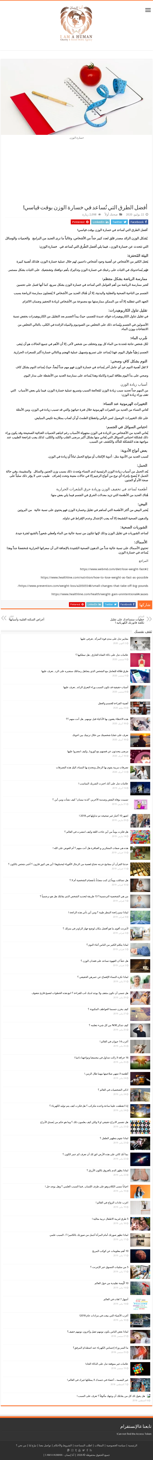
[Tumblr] (76, 1450)
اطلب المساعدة (83, 1445)
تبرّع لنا (32, 1445)
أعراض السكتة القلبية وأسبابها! (26, 618)
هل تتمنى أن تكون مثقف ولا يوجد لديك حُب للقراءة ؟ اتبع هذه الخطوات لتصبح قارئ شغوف (80, 993)
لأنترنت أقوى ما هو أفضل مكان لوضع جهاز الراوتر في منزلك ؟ (95, 928)
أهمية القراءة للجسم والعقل (113, 703)
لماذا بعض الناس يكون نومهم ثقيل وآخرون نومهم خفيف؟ (97, 1331)
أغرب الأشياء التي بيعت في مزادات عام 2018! (103, 1315)
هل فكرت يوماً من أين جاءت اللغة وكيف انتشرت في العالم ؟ (96, 831)
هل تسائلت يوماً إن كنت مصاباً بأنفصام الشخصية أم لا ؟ (99, 880)
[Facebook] (87, 1450)
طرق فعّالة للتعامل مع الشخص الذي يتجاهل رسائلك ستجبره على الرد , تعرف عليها (84, 671)
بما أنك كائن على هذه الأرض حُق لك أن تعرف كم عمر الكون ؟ (95, 1154)
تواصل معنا (45, 1445)
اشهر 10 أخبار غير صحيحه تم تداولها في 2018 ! (103, 815)
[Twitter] (83, 1450)
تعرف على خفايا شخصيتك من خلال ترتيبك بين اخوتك (100, 735)
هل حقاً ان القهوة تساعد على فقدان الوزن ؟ (104, 960)
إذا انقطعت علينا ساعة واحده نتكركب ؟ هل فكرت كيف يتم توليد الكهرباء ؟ (88, 1105)
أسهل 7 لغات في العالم (116, 1299)
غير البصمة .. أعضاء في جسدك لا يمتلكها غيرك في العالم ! (97, 1379)
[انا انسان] (76, 22)
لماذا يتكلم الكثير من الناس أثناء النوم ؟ (107, 944)
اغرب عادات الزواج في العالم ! (112, 1202)
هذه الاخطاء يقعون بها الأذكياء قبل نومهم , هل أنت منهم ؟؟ (97, 718)
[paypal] (68, 1450)
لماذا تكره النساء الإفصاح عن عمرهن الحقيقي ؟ (102, 976)
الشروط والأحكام (63, 1445)
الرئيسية (132, 1445)
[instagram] (72, 1450)
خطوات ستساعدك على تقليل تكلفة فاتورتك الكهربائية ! (127, 619)
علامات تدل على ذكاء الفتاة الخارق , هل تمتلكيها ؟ (102, 654)
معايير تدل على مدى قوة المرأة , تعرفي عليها (104, 638)
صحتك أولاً (111, 214)
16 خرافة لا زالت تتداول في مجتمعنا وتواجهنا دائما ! (101, 1057)
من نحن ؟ (21, 1445)
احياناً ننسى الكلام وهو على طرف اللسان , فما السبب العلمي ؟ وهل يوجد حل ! (86, 1186)
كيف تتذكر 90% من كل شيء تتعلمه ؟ (108, 1025)
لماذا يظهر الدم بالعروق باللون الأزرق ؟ (107, 1170)
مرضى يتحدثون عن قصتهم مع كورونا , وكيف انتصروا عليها (97, 751)
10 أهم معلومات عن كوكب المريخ (110, 1250)
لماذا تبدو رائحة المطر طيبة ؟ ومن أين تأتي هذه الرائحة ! (98, 912)
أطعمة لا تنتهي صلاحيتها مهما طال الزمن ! (106, 1073)
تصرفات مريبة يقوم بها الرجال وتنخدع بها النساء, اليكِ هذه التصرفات (92, 767)
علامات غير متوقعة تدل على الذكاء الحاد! (106, 1363)
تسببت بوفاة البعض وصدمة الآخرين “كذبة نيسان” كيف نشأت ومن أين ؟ (90, 799)
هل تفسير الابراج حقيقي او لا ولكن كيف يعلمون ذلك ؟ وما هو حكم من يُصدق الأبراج (84, 1122)
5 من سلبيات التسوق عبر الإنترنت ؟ (109, 1267)
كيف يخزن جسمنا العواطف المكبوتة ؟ (108, 1009)
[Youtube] (79, 1450)
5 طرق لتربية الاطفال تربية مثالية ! (110, 1218)
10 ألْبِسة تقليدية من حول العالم (111, 1283)
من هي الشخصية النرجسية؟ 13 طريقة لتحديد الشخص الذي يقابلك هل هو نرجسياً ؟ (84, 896)
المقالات (99, 1445)
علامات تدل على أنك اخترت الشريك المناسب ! (103, 783)
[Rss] (90, 1450)
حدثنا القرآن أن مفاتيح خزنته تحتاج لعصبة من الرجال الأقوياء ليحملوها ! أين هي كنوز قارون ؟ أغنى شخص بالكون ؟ (68, 864)
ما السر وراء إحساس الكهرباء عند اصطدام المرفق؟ (100, 1347)
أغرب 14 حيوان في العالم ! (114, 1041)
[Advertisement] (76, 174)
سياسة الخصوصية (116, 1445)
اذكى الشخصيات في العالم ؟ (113, 1089)
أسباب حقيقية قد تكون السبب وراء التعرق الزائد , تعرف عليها (95, 687)
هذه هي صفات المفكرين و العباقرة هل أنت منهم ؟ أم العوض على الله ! (90, 848)
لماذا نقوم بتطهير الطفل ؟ (114, 1138)
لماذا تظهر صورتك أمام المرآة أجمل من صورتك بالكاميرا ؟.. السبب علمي (89, 1234)
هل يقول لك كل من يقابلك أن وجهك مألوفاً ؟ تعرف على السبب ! (111, 1395)
